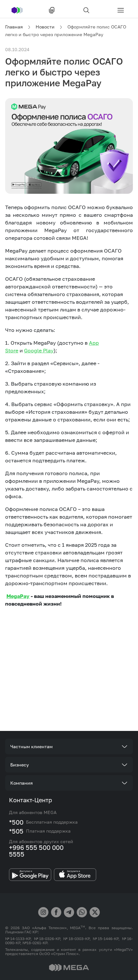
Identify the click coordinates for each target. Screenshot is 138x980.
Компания (21, 783)
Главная (14, 26)
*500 (16, 822)
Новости (45, 26)
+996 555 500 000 (36, 847)
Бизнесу (19, 764)
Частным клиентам (31, 746)
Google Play (39, 350)
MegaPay (18, 596)
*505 (16, 831)
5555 (16, 854)
